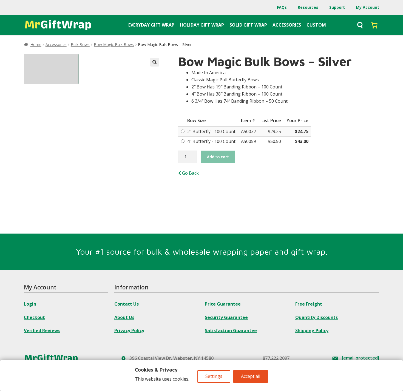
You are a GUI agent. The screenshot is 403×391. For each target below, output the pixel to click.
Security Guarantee (226, 317)
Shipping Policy (311, 330)
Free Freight (308, 304)
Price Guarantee (223, 304)
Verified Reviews (42, 330)
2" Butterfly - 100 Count (211, 131)
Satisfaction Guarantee (231, 330)
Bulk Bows (80, 44)
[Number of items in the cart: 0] (374, 25)
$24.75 (301, 131)
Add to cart (218, 156)
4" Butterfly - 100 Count (211, 141)
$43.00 (301, 141)
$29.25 (274, 131)
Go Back (190, 173)
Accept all (250, 376)
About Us (124, 317)
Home (35, 44)
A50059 (248, 141)
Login (30, 304)
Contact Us (126, 304)
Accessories (56, 44)
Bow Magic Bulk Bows (114, 44)
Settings (213, 376)
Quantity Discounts (316, 317)
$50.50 (274, 141)
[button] (154, 62)
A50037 (248, 131)
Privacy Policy (129, 330)
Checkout (34, 317)
